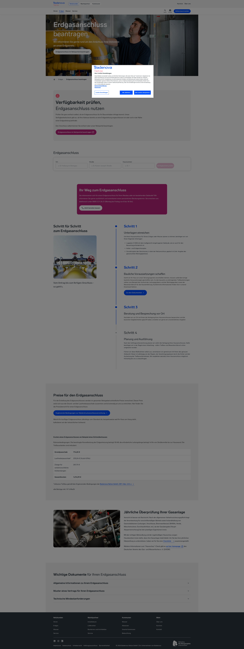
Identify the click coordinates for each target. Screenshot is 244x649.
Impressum (98, 87)
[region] (123, 81)
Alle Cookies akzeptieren (142, 92)
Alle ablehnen (126, 92)
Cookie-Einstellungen (102, 92)
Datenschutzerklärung (101, 85)
